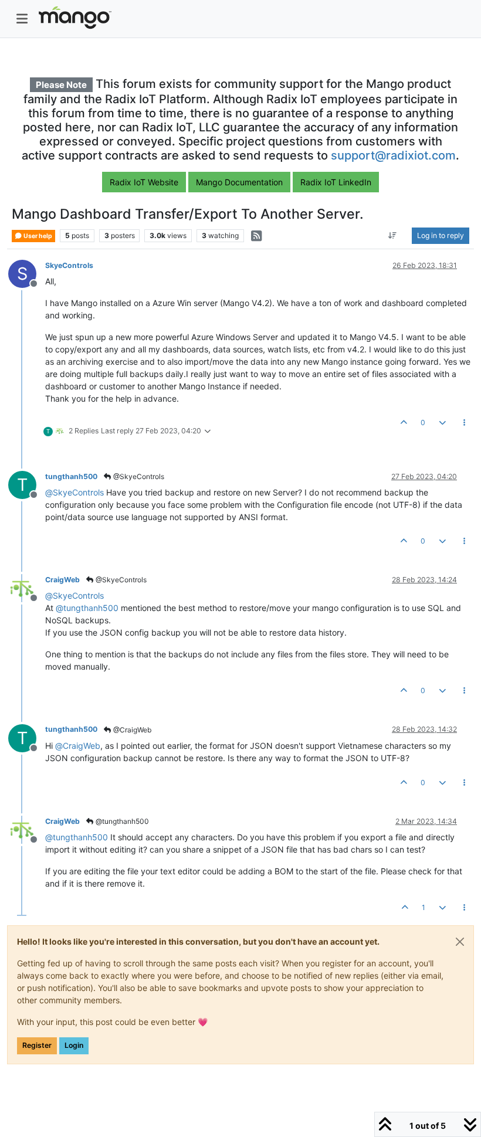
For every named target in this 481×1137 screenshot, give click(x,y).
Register (37, 1045)
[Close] (459, 942)
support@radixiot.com (393, 155)
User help (37, 236)
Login (74, 1045)
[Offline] (26, 587)
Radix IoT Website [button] (144, 182)
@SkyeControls (137, 476)
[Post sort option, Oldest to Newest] (392, 236)
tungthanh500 (71, 476)
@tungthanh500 (121, 821)
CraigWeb (62, 579)
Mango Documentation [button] (239, 182)
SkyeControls (69, 265)
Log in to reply (440, 235)
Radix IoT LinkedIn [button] (335, 182)
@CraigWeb (131, 729)
